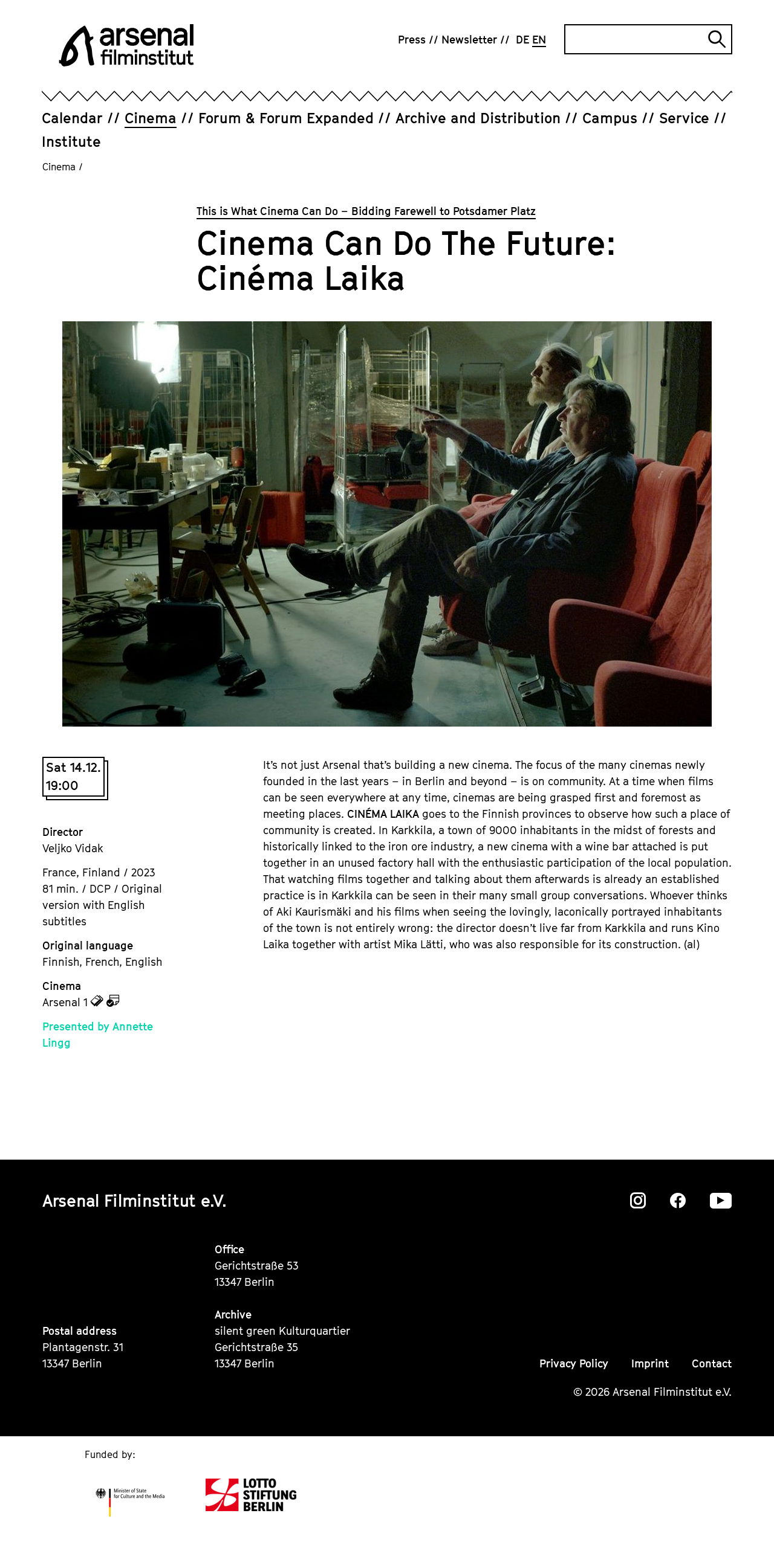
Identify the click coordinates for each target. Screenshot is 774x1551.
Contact (712, 1363)
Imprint (650, 1363)
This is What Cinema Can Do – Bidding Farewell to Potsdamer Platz (366, 211)
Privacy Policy (573, 1363)
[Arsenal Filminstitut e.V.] (126, 45)
